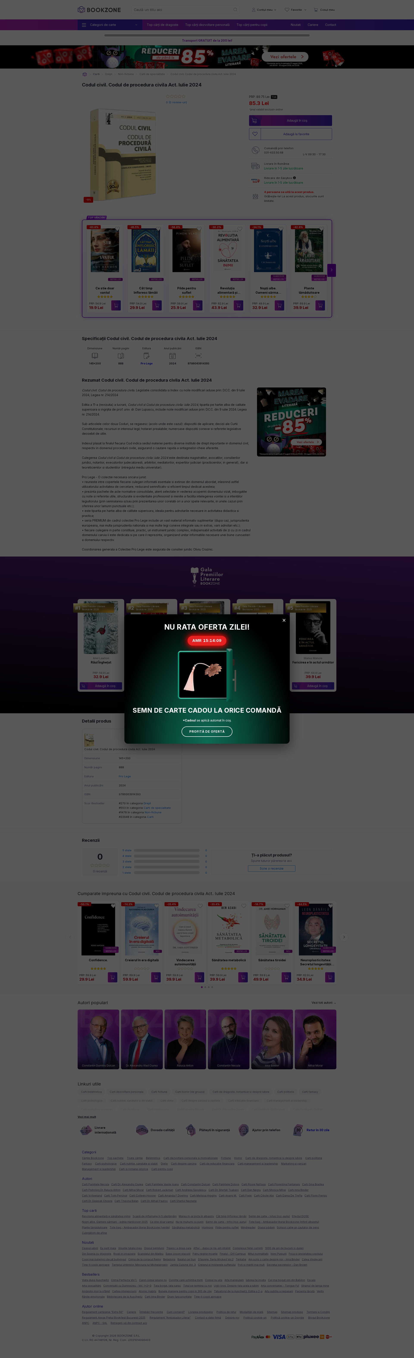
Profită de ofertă (207, 731)
